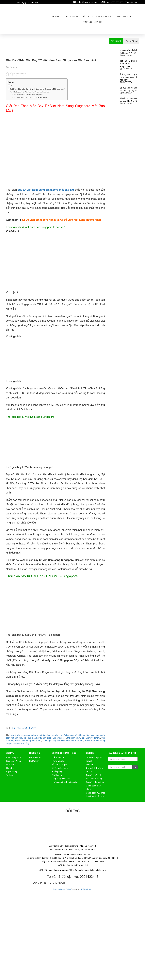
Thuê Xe (10, 767)
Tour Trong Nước (76, 16)
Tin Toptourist (35, 757)
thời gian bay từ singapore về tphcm (83, 737)
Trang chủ (56, 16)
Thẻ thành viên (58, 757)
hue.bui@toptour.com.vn (86, 2)
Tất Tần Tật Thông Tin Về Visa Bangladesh (128, 63)
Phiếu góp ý (57, 771)
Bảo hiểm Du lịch (59, 764)
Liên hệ (98, 21)
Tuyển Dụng (11, 771)
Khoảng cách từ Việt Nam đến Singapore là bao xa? (31, 92)
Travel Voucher (58, 760)
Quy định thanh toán (95, 782)
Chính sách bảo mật (95, 796)
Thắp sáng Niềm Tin (61, 778)
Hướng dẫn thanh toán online (65, 782)
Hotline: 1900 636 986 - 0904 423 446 (120, 2)
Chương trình (58, 775)
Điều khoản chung (94, 778)
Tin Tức (87, 21)
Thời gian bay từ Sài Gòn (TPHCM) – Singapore (30, 97)
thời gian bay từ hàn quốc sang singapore (47, 737)
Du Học (9, 775)
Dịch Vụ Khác (124, 16)
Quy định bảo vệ (93, 775)
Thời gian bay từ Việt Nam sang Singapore (28, 94)
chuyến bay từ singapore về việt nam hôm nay (73, 734)
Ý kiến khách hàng (60, 767)
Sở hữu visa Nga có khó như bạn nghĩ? (128, 89)
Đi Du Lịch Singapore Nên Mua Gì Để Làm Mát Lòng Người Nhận (61, 219)
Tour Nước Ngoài (102, 16)
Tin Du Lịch (34, 760)
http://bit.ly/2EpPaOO (24, 728)
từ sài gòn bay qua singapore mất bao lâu (62, 740)
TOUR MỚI (116, 41)
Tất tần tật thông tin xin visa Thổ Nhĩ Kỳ (128, 100)
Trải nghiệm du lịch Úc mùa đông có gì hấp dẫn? (128, 77)
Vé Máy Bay (11, 764)
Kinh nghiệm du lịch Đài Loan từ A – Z (128, 51)
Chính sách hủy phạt (95, 792)
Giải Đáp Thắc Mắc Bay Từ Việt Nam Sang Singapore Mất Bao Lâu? (37, 89)
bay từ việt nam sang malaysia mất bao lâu (30, 734)
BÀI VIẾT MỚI (132, 41)
